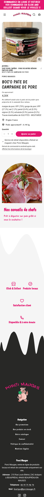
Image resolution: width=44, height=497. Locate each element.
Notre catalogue (22, 434)
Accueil (5, 66)
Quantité (5, 129)
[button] (34, 14)
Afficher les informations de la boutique (16, 149)
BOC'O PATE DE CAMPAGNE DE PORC (15, 72)
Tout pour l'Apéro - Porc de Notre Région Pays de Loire (19, 69)
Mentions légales (22, 449)
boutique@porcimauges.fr (24, 489)
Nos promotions (22, 424)
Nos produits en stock (22, 429)
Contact (22, 439)
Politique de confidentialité (22, 444)
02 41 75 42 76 (27, 485)
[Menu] (4, 14)
